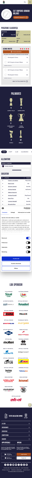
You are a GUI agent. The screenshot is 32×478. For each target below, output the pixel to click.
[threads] (11, 465)
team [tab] (4, 152)
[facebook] (5, 465)
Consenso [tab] (4, 212)
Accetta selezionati (16, 263)
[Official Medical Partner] (8, 333)
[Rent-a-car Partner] (8, 352)
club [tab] (16, 152)
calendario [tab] (24, 152)
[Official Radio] (23, 390)
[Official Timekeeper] (8, 361)
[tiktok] (21, 465)
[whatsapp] (24, 465)
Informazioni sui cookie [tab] (24, 212)
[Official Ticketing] (23, 352)
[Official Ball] (8, 342)
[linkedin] (13, 465)
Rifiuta (16, 268)
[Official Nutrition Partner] (23, 361)
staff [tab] (10, 152)
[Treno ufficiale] (23, 333)
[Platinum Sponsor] (23, 295)
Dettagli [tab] (13, 212)
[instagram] (8, 465)
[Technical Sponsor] (23, 342)
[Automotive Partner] (8, 304)
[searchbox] (16, 2)
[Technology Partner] (23, 323)
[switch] (28, 242)
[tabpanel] (16, 203)
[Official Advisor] (16, 399)
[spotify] (27, 465)
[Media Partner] (8, 380)
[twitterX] (19, 465)
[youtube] (16, 465)
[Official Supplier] (8, 371)
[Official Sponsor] (8, 314)
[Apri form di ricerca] (25, 2)
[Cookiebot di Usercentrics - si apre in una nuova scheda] (23, 208)
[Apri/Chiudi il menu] (30, 2)
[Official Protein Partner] (23, 304)
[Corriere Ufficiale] (23, 371)
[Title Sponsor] (8, 295)
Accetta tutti (16, 258)
